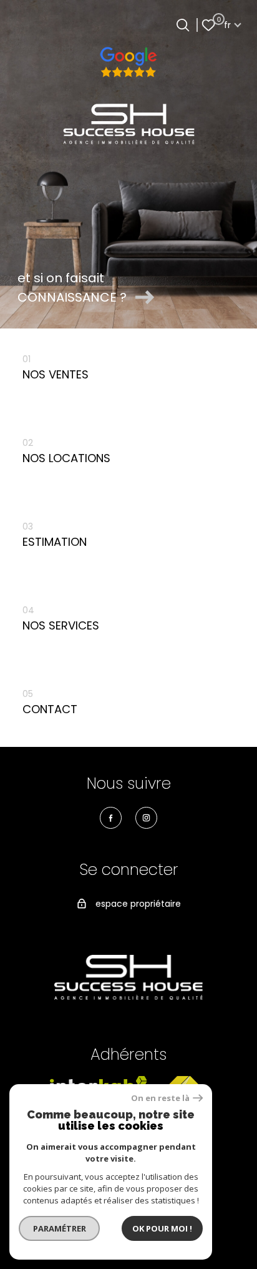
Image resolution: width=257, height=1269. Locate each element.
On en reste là (160, 1098)
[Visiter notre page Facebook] (111, 818)
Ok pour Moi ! (162, 1228)
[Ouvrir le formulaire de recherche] (183, 25)
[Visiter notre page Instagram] (146, 818)
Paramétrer (59, 1228)
